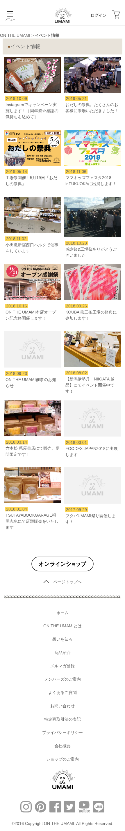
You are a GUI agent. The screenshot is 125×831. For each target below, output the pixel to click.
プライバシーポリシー (62, 732)
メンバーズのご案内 (62, 679)
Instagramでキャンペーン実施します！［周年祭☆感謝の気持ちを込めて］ (32, 110)
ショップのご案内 (62, 759)
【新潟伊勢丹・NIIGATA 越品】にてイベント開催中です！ (90, 385)
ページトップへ (67, 581)
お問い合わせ (62, 706)
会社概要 (62, 745)
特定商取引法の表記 (62, 719)
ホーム (62, 613)
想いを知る (62, 639)
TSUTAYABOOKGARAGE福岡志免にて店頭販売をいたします (32, 521)
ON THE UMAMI (15, 35)
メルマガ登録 (62, 666)
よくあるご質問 (62, 692)
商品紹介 (62, 652)
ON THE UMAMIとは (62, 626)
